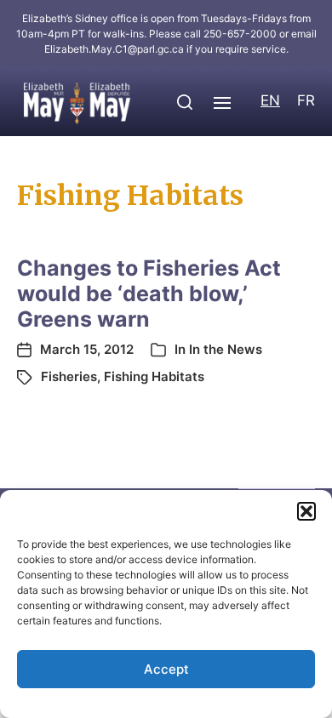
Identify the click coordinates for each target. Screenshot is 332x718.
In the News (225, 349)
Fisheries (69, 376)
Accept (166, 669)
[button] (306, 511)
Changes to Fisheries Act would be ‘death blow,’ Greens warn (149, 293)
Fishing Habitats (154, 376)
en (270, 100)
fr (306, 100)
